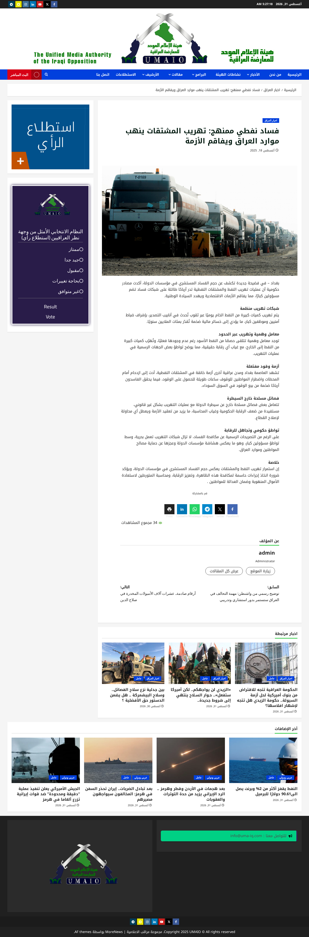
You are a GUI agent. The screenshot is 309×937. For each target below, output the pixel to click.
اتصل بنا (103, 74)
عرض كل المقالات (224, 571)
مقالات (177, 74)
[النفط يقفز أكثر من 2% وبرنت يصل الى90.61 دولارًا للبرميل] (263, 760)
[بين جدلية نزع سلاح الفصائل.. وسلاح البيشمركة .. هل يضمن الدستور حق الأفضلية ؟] (133, 663)
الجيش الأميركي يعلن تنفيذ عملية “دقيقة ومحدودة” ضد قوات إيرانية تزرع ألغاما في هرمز (48, 794)
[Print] (169, 509)
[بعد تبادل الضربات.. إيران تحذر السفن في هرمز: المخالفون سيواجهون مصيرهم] (118, 760)
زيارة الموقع (260, 571)
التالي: (158, 593)
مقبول (73, 270)
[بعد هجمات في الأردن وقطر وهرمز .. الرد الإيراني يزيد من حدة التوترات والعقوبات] (191, 760)
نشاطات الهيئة (228, 74)
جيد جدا (72, 259)
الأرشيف (152, 74)
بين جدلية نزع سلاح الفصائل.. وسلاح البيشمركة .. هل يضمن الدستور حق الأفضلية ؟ (137, 695)
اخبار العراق (271, 120)
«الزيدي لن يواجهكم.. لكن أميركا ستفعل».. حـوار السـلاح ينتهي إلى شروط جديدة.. (201, 695)
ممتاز (74, 249)
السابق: (244, 593)
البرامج (200, 74)
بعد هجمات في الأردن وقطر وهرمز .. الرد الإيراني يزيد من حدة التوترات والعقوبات (191, 794)
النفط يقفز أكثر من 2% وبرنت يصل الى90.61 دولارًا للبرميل (266, 791)
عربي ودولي (285, 777)
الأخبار (255, 74)
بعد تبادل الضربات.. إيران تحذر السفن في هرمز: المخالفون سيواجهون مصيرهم (118, 794)
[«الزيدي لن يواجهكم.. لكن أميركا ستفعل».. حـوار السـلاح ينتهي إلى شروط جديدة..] (200, 663)
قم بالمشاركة (199, 493)
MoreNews (114, 932)
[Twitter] (220, 509)
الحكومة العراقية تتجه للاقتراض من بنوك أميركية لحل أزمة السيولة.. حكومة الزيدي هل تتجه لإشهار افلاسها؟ (267, 697)
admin (267, 553)
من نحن (275, 74)
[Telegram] (207, 509)
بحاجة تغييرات (65, 280)
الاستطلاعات (126, 74)
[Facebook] (232, 509)
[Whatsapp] (195, 509)
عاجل (272, 678)
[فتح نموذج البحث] (46, 75)
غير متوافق (68, 291)
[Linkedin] (182, 509)
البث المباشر (19, 74)
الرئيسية (295, 74)
